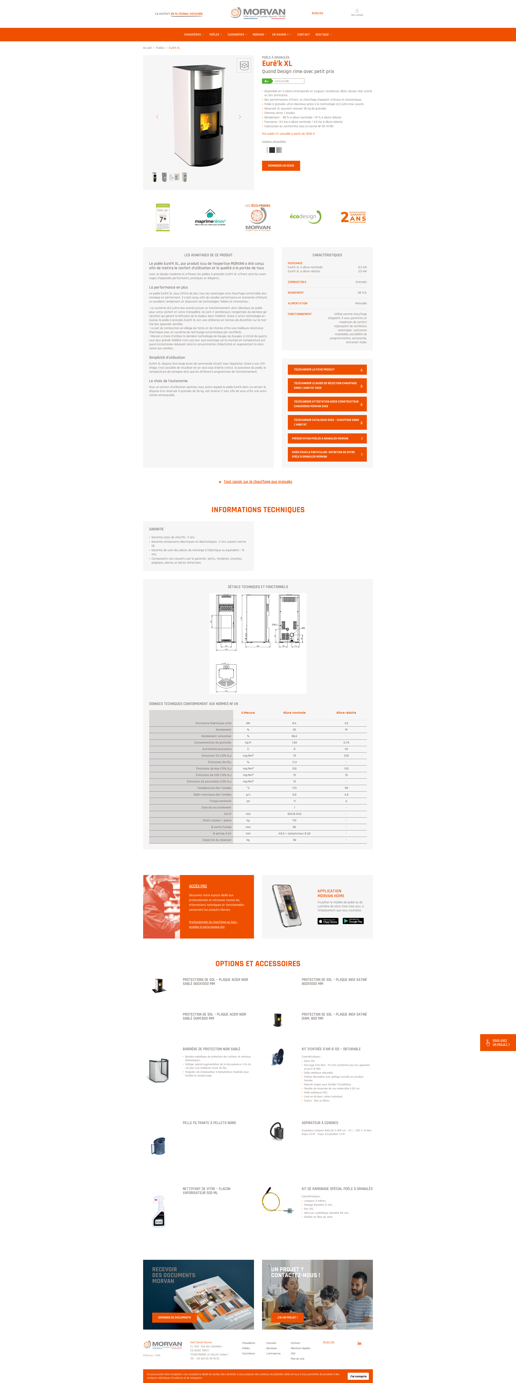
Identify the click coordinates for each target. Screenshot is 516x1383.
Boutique (322, 34)
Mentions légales (301, 1348)
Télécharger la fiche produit (314, 369)
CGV (293, 1353)
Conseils (271, 1343)
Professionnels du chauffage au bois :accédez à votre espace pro (213, 924)
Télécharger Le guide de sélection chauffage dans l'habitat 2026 (325, 385)
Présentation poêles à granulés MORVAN (320, 438)
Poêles (214, 34)
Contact (303, 34)
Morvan (258, 34)
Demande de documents (174, 1317)
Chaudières (192, 34)
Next (240, 117)
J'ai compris (358, 1376)
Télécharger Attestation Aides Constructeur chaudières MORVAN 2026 (326, 404)
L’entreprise (273, 1353)
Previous (157, 117)
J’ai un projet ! (287, 1317)
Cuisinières (236, 34)
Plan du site (297, 1359)
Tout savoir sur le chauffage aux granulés (258, 481)
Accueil (147, 48)
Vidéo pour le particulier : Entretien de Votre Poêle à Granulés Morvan (323, 454)
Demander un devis (281, 166)
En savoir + (280, 34)
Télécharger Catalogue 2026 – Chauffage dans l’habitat (326, 422)
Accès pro (317, 13)
